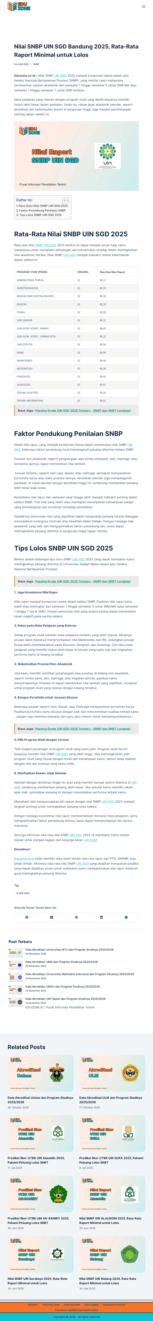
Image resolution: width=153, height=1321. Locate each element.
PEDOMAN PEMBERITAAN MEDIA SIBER (76, 1310)
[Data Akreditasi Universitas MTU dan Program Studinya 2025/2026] (16, 953)
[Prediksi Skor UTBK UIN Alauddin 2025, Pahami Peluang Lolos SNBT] (41, 1133)
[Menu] (143, 6)
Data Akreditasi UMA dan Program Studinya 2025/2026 (61, 962)
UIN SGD (60, 75)
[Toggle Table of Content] (63, 200)
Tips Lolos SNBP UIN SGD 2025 (40, 215)
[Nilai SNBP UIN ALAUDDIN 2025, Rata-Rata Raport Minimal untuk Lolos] (112, 1193)
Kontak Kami (72, 1304)
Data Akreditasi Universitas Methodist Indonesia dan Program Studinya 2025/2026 (79, 974)
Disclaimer (91, 1304)
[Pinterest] (76, 917)
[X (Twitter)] (51, 917)
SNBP (36, 64)
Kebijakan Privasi (114, 1304)
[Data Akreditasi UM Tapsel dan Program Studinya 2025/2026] (16, 1002)
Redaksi (33, 1304)
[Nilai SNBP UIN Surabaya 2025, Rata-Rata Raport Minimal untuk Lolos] (41, 1254)
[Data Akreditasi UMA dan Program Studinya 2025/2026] (16, 965)
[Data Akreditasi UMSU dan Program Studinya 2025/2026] (16, 990)
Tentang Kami (51, 1304)
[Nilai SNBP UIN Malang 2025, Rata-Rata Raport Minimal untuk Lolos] (112, 1254)
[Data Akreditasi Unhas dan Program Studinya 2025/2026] (41, 1073)
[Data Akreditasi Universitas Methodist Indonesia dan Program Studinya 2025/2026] (16, 977)
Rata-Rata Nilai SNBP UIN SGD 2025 (43, 206)
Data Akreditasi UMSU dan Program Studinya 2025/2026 (62, 986)
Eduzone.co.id (24, 858)
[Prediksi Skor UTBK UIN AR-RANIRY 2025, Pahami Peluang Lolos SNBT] (41, 1193)
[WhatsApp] (126, 917)
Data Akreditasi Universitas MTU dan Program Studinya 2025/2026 (69, 949)
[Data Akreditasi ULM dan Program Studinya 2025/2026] (112, 1073)
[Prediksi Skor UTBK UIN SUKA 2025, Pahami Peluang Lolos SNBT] (112, 1133)
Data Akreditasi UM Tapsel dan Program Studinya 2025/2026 (65, 999)
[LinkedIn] (101, 917)
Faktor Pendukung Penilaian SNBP (42, 210)
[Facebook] (26, 917)
